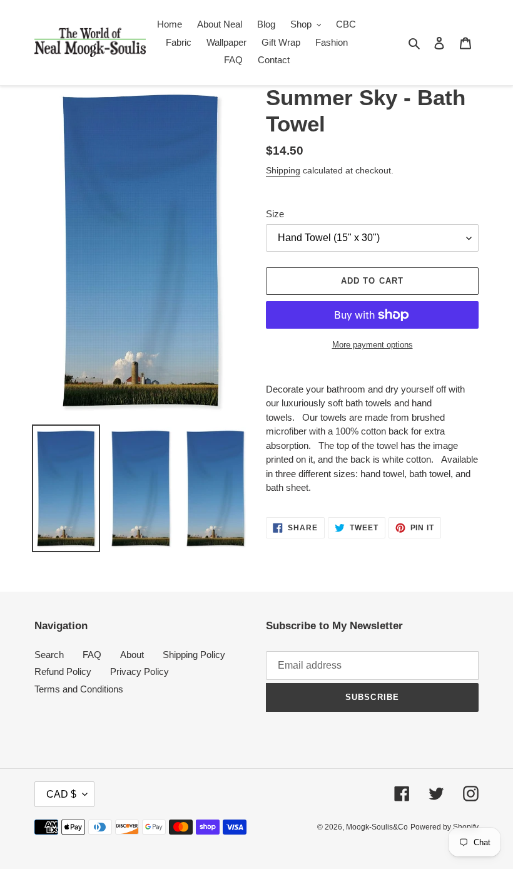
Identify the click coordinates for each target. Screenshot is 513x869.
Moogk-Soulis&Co (377, 827)
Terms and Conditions (78, 689)
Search (49, 654)
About (132, 654)
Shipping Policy (194, 654)
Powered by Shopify (444, 827)
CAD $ (61, 794)
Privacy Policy (139, 671)
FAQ (92, 654)
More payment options (372, 344)
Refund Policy (62, 671)
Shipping (283, 170)
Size (275, 213)
